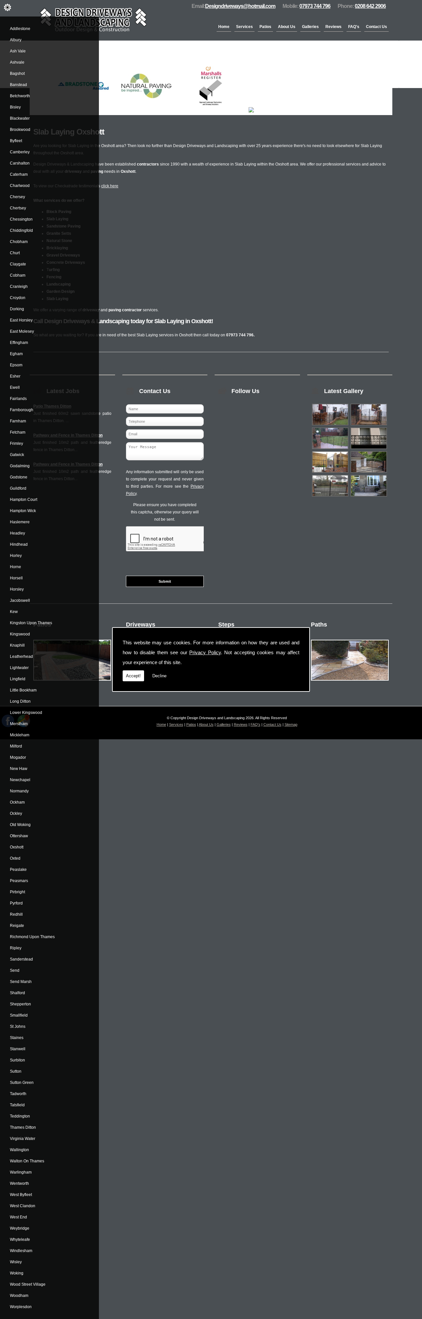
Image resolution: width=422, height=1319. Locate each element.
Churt (15, 253)
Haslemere (20, 522)
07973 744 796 (314, 6)
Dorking (17, 309)
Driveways (140, 624)
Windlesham (21, 1250)
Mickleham (19, 735)
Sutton (15, 1071)
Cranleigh (19, 286)
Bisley (15, 107)
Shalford (17, 993)
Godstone (18, 477)
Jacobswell (20, 600)
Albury (15, 40)
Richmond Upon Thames (32, 937)
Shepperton (20, 1004)
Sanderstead (21, 959)
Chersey (17, 197)
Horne (15, 567)
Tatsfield (17, 1105)
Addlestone (20, 28)
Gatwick (17, 454)
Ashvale (17, 62)
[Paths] (350, 682)
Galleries (310, 26)
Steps (226, 624)
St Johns (17, 1026)
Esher (15, 376)
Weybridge (19, 1228)
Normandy (19, 791)
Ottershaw (19, 836)
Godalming (20, 466)
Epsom (16, 365)
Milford (16, 746)
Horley (16, 555)
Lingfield (17, 679)
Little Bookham (23, 690)
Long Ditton (20, 701)
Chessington (21, 219)
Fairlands (18, 398)
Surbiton (17, 1060)
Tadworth (18, 1093)
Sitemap (291, 724)
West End (18, 1217)
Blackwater (20, 118)
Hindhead (19, 544)
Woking (16, 1273)
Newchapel (20, 780)
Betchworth (20, 96)
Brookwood (20, 129)
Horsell (16, 578)
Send (14, 970)
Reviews (333, 26)
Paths (319, 624)
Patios (265, 26)
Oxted (15, 858)
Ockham (17, 802)
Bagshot (17, 73)
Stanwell (17, 1049)
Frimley (16, 443)
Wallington (19, 1150)
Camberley (20, 152)
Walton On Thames (27, 1161)
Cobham (17, 275)
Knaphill (17, 645)
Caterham (19, 174)
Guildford (18, 488)
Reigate (17, 925)
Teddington (20, 1116)
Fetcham (17, 432)
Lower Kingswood (26, 712)
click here (109, 186)
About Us (286, 26)
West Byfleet (21, 1194)
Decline (159, 675)
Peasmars (19, 880)
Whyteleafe (20, 1239)
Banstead (18, 84)
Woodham (19, 1295)
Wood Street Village (27, 1284)
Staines (16, 1037)
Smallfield (19, 1015)
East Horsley (21, 320)
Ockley (16, 813)
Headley (17, 533)
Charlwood (20, 185)
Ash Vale (18, 51)
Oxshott (16, 847)
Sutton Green (22, 1082)
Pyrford (16, 903)
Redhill (16, 914)
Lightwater (19, 667)
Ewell (15, 387)
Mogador (18, 757)
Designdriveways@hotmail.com (240, 6)
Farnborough (21, 410)
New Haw (18, 768)
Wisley (16, 1262)
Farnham (18, 421)
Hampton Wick (23, 510)
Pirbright (17, 892)
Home (223, 26)
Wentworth (19, 1183)
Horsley (17, 589)
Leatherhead (21, 656)
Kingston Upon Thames (31, 623)
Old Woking (20, 824)
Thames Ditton (23, 1127)
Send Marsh (21, 981)
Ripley (15, 948)
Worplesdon (21, 1306)
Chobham (19, 241)
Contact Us (376, 26)
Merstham (19, 723)
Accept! (133, 675)
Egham (16, 354)
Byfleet (16, 140)
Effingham (19, 342)
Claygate (18, 264)
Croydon (17, 297)
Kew (14, 611)
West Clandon (22, 1206)
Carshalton (20, 163)
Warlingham (21, 1172)
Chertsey (18, 208)
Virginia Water (22, 1138)
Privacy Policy (205, 652)
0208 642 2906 (370, 6)
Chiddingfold (21, 230)
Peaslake (18, 869)
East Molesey (22, 331)
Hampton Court (23, 499)
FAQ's (353, 26)
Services (244, 26)
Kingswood (20, 634)
